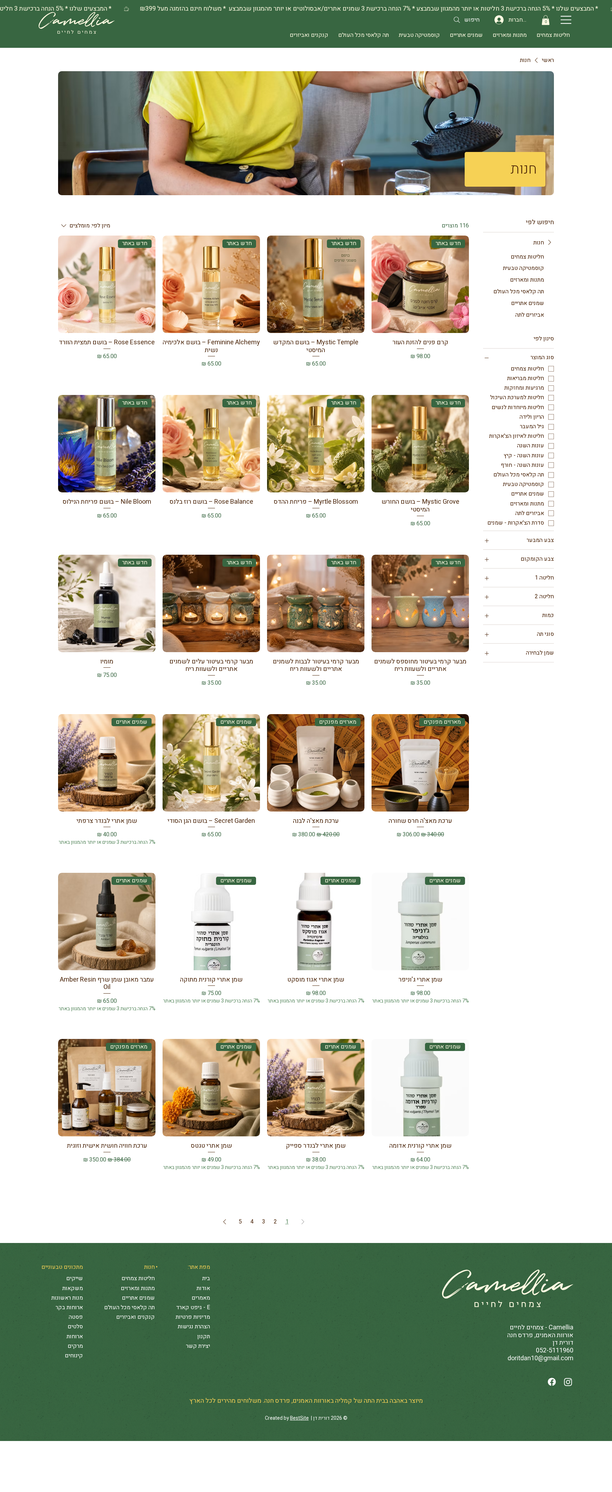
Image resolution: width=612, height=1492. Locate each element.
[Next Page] (224, 1222)
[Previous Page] (303, 1222)
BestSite (299, 1418)
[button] (546, 20)
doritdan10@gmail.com (540, 1358)
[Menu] (566, 20)
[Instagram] (568, 1382)
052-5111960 (554, 1350)
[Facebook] (551, 1382)
